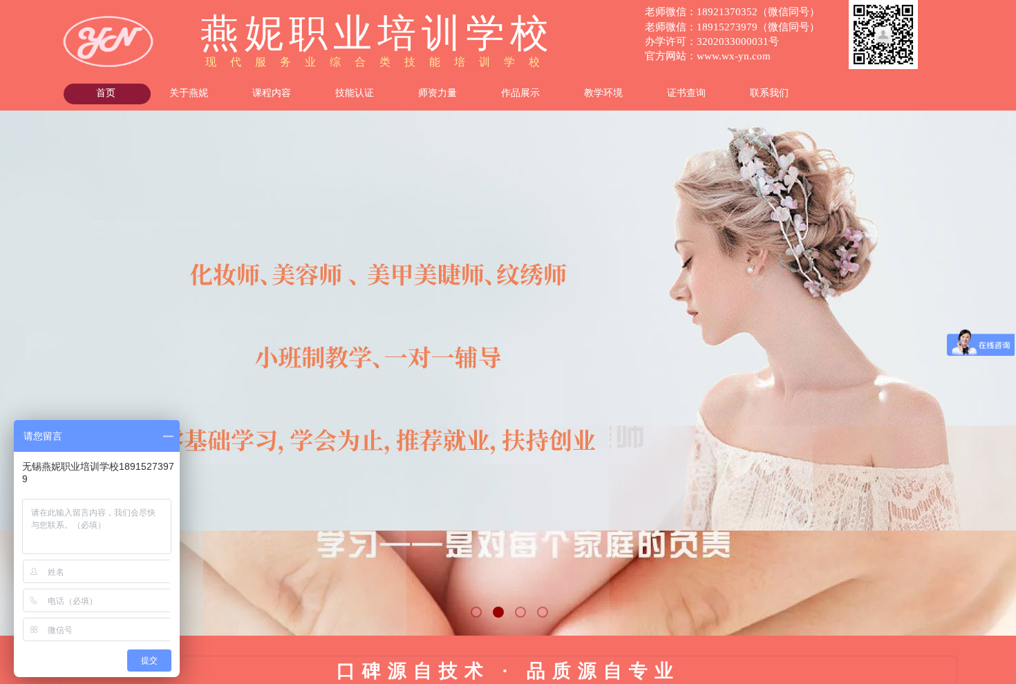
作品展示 (520, 93)
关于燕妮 (188, 93)
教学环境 (603, 93)
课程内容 (271, 93)
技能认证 (354, 93)
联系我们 (769, 93)
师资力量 (437, 93)
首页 (105, 93)
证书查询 (686, 93)
